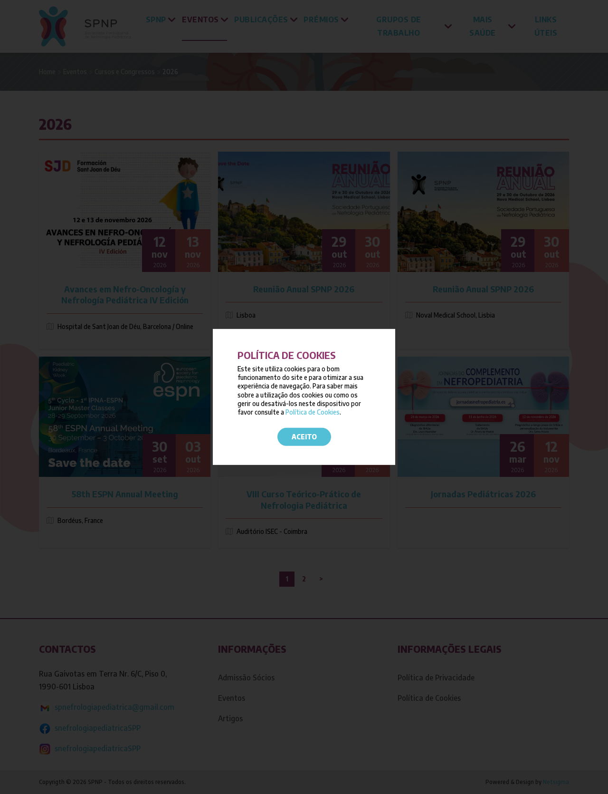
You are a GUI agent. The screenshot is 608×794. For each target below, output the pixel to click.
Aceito (304, 437)
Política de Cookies (312, 412)
